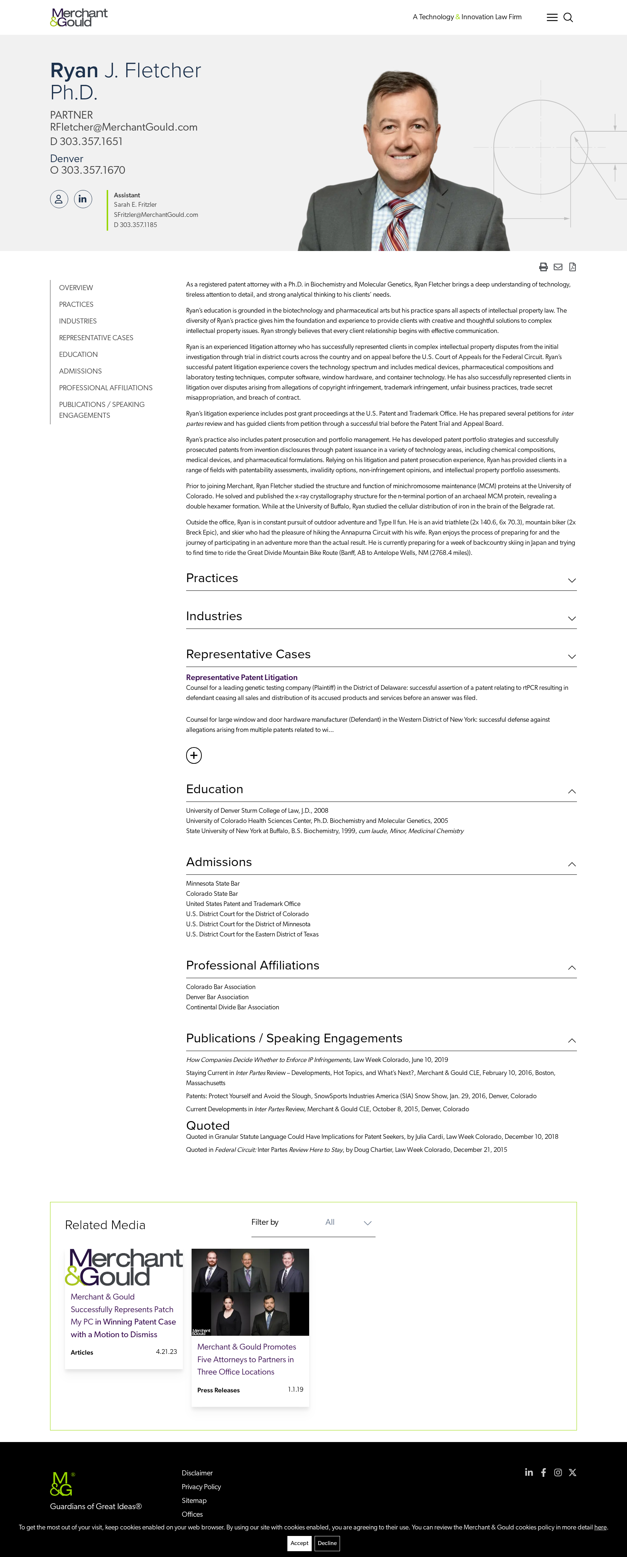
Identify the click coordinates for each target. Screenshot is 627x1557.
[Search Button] (569, 17)
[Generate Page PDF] (572, 267)
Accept (299, 1543)
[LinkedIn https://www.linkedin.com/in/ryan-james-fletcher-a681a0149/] (83, 199)
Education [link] (78, 355)
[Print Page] (543, 267)
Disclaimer (197, 1473)
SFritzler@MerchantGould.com (156, 215)
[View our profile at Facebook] (543, 1472)
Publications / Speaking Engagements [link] (102, 410)
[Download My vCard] (59, 199)
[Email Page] (558, 267)
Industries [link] (78, 321)
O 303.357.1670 (87, 171)
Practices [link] (76, 305)
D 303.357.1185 (135, 225)
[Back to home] (79, 17)
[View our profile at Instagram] (558, 1472)
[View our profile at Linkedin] (529, 1472)
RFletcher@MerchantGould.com (124, 127)
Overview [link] (76, 288)
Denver (66, 159)
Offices (192, 1515)
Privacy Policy (201, 1487)
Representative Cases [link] (96, 338)
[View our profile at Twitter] (572, 1472)
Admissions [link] (80, 371)
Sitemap (194, 1501)
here (600, 1528)
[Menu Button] (552, 17)
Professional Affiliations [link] (106, 388)
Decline (327, 1543)
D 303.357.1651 (86, 142)
